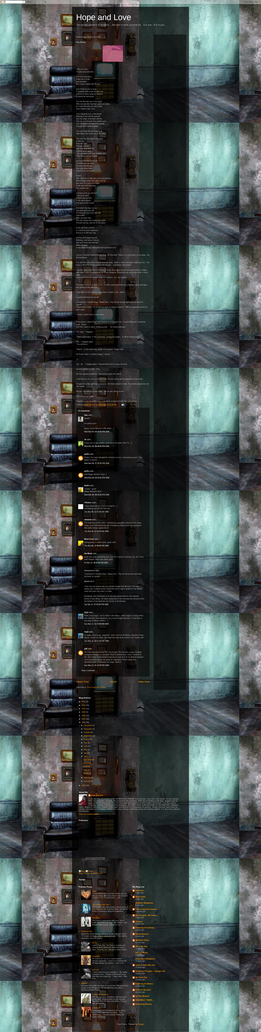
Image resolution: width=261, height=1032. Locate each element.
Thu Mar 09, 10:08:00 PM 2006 (96, 546)
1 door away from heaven (146, 909)
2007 (84, 719)
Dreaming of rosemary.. (145, 928)
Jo (85, 439)
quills (86, 454)
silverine (87, 520)
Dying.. (95, 943)
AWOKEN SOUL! (142, 940)
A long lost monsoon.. (100, 994)
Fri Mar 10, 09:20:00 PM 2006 (96, 563)
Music (81, 873)
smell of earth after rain (145, 965)
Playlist (87, 873)
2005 (84, 785)
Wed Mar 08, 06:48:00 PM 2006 (96, 446)
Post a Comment (88, 670)
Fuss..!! (86, 770)
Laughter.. (87, 766)
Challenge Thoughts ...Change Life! (150, 971)
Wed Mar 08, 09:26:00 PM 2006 (96, 495)
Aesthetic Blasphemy (144, 903)
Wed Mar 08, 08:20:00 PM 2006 (96, 478)
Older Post (144, 681)
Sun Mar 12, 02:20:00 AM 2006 (96, 624)
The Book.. (87, 773)
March (86, 756)
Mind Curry (89, 539)
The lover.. (96, 918)
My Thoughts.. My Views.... (146, 915)
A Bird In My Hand (143, 990)
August (87, 739)
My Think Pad (141, 977)
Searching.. (87, 763)
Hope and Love (103, 17)
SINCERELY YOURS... (144, 1000)
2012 (84, 702)
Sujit (86, 612)
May (86, 750)
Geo (86, 415)
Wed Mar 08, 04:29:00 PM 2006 (96, 432)
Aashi (86, 485)
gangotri (84, 983)
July (86, 743)
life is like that (141, 946)
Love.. (94, 891)
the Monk (88, 553)
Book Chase (140, 897)
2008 (84, 716)
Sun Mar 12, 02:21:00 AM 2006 (96, 641)
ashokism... (140, 890)
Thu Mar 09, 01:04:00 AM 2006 (96, 531)
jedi (85, 649)
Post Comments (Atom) (96, 687)
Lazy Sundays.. (89, 760)
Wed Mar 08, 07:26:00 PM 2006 (96, 463)
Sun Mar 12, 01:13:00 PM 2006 (96, 665)
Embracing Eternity (143, 1004)
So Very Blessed (142, 996)
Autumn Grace (141, 953)
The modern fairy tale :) (101, 905)
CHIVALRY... (97, 1008)
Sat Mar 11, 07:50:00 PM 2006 (96, 604)
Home (113, 681)
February (87, 778)
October (87, 732)
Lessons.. (96, 970)
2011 (84, 705)
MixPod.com (97, 873)
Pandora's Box (86, 931)
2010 (84, 709)
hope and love (97, 795)
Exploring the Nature (144, 984)
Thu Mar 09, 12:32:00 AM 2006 (96, 512)
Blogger (141, 1024)
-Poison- (87, 502)
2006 (84, 722)
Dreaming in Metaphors (145, 959)
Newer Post (82, 681)
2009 (84, 712)
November (88, 729)
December (88, 725)
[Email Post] (123, 405)
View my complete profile (89, 814)
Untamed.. (96, 956)
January (87, 781)
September (88, 736)
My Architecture (142, 934)
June (86, 746)
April (86, 753)
